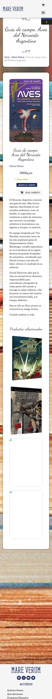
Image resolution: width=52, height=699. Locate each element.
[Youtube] (28, 678)
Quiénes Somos (15, 690)
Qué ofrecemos (15, 693)
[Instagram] (24, 678)
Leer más (26, 380)
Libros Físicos (18, 57)
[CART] (43, 5)
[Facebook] (19, 678)
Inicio (7, 57)
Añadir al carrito (26, 185)
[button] (43, 12)
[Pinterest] (33, 678)
